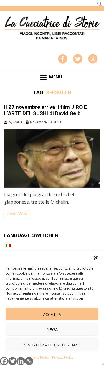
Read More (17, 213)
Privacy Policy (62, 357)
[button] (95, 257)
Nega (52, 329)
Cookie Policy (38, 357)
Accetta (52, 314)
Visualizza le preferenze (52, 345)
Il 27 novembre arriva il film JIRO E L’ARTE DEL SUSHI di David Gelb (45, 110)
